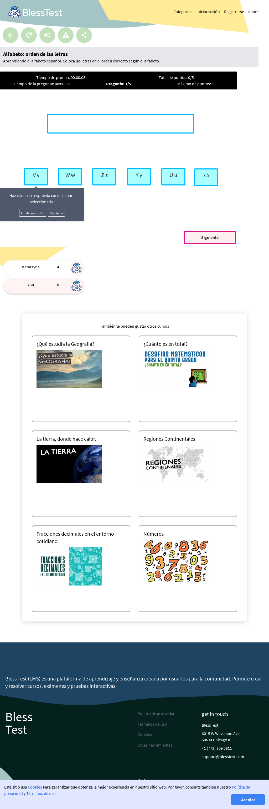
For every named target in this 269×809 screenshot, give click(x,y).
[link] (35, 12)
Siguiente (56, 213)
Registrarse (234, 11)
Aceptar (248, 799)
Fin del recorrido (32, 213)
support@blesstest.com (223, 756)
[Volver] (10, 35)
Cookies (35, 787)
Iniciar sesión (208, 11)
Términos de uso (41, 793)
